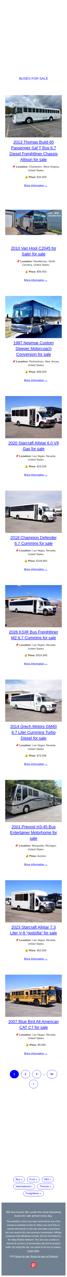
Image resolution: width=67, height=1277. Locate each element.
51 (51, 1074)
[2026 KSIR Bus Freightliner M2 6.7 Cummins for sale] (33, 626)
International (23, 1186)
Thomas (44, 1186)
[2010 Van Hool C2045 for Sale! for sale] (33, 242)
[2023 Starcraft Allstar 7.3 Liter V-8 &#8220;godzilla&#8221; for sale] (33, 921)
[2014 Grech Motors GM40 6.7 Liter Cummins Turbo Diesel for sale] (33, 720)
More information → (35, 185)
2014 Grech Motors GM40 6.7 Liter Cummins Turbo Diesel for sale (33, 732)
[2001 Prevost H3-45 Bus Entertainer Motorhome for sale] (33, 821)
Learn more (33, 1251)
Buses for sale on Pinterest (44, 1256)
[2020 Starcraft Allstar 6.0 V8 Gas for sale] (33, 437)
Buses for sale (33, 78)
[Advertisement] (33, 34)
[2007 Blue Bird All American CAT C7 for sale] (33, 1015)
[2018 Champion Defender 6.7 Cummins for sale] (33, 531)
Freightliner (32, 1193)
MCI (46, 1179)
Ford (32, 1179)
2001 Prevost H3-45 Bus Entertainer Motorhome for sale (33, 832)
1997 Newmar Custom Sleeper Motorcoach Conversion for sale (33, 348)
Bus (18, 1179)
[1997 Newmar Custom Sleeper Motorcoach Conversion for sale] (33, 337)
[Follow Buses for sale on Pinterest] (33, 1266)
